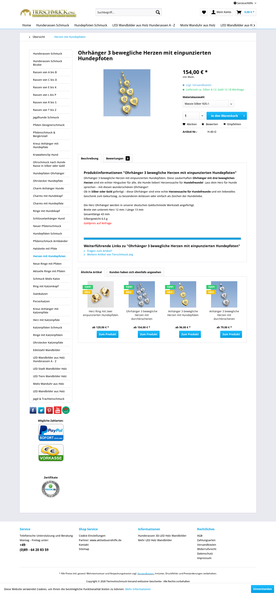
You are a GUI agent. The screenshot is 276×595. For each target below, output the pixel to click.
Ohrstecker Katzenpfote (48, 342)
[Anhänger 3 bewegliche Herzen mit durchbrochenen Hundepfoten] (224, 294)
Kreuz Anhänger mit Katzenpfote (45, 310)
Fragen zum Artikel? (99, 251)
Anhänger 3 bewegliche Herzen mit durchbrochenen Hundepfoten (224, 315)
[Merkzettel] (204, 12)
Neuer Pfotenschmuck (47, 226)
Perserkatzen (41, 301)
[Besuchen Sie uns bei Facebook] (33, 413)
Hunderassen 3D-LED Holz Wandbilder (162, 535)
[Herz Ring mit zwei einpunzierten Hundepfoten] (100, 294)
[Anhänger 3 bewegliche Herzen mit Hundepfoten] (183, 294)
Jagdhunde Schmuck (46, 117)
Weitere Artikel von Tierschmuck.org (109, 254)
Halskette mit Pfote (45, 248)
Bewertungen (117, 158)
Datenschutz (205, 553)
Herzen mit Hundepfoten (49, 256)
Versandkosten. (145, 573)
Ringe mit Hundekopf (46, 211)
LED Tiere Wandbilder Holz (50, 376)
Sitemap (84, 549)
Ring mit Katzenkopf (46, 286)
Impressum (204, 558)
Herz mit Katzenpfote (46, 320)
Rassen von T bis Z (44, 110)
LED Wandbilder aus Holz (49, 391)
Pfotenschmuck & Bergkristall (44, 134)
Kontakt (84, 544)
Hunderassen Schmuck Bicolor (47, 62)
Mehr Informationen (138, 589)
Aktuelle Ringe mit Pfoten (49, 271)
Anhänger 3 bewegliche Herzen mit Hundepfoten (183, 313)
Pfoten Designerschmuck (49, 125)
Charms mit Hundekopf (48, 196)
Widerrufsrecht (206, 549)
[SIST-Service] (66, 413)
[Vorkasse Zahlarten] (50, 461)
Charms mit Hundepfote (48, 203)
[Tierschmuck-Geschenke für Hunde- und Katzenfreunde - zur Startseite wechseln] (49, 14)
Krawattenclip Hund (45, 154)
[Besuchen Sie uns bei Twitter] (41, 413)
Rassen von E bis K (45, 87)
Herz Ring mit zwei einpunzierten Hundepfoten (100, 313)
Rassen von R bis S (45, 102)
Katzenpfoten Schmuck (47, 327)
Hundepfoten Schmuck (47, 233)
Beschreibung (89, 158)
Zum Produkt (107, 334)
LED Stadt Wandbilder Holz (50, 368)
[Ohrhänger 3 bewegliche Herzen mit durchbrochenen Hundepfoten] (142, 294)
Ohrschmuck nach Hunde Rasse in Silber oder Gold (49, 164)
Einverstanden (262, 589)
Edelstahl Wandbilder (46, 350)
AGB (199, 535)
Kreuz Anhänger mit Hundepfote (45, 145)
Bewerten (212, 124)
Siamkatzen (40, 294)
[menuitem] (129, 12)
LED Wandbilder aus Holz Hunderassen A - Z (49, 359)
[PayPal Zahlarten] (50, 441)
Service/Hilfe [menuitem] (245, 3)
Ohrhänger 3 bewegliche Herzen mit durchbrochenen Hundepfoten (141, 315)
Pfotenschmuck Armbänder (50, 241)
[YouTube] (58, 413)
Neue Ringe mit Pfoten (47, 263)
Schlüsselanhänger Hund (49, 218)
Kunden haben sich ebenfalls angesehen (135, 272)
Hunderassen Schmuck (47, 53)
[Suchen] (158, 12)
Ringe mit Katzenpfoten (48, 335)
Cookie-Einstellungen (92, 535)
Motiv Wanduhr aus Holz (48, 383)
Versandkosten (206, 544)
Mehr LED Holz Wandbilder (155, 540)
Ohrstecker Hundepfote (48, 181)
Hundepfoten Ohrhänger (48, 173)
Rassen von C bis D (45, 80)
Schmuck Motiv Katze (46, 278)
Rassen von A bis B (45, 72)
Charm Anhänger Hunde (48, 188)
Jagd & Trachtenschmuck (48, 399)
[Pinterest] (50, 413)
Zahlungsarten (206, 540)
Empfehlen (234, 124)
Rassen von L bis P (44, 95)
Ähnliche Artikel (91, 272)
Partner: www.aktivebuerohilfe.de (100, 540)
